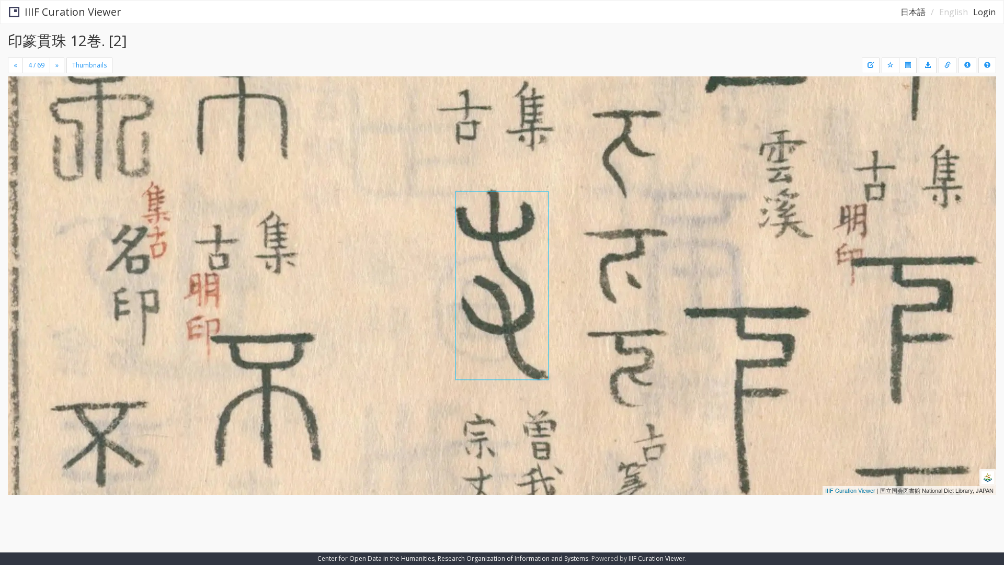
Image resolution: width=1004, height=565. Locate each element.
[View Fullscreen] (20, 121)
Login (984, 12)
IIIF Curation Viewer (73, 12)
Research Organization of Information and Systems (513, 558)
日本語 (913, 12)
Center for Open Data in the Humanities (376, 558)
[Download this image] (928, 65)
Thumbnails (89, 65)
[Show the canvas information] (947, 65)
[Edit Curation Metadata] (871, 65)
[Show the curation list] (908, 65)
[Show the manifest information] (967, 65)
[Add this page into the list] (890, 65)
